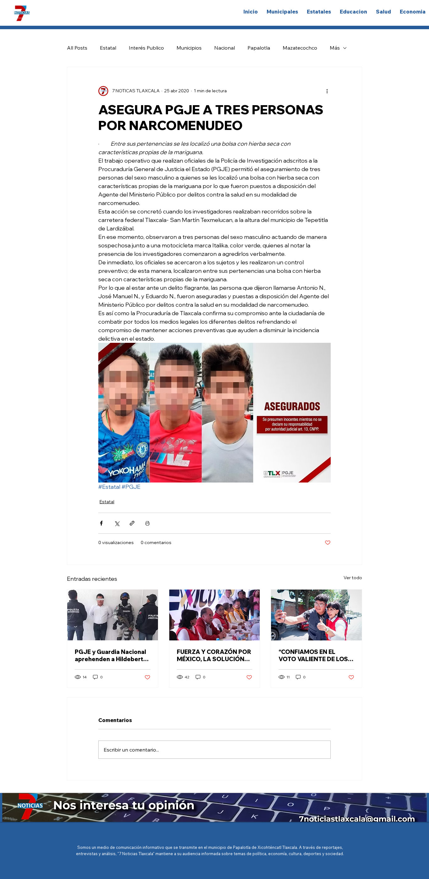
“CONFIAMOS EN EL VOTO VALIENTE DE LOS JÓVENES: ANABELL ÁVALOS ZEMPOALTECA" (314, 655)
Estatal (108, 48)
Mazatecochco (300, 48)
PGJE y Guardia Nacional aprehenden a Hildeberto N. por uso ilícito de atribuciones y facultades (111, 655)
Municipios (189, 48)
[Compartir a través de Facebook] (101, 523)
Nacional (224, 48)
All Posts (77, 48)
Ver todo (353, 577)
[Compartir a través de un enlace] (132, 523)
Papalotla (258, 48)
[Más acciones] (327, 91)
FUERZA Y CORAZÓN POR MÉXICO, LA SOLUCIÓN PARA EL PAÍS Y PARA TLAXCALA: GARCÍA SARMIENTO (214, 655)
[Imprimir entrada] (147, 523)
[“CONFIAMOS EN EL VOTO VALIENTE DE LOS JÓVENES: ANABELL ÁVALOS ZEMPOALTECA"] (316, 615)
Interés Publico (146, 48)
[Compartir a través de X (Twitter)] (117, 523)
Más (335, 48)
